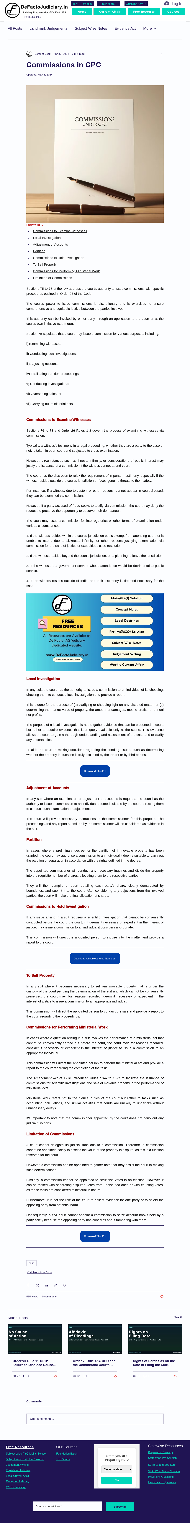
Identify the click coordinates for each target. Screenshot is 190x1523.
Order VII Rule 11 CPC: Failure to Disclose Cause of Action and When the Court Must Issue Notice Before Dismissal (32, 1363)
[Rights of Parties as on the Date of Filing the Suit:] (155, 1339)
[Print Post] (64, 1285)
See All (178, 1317)
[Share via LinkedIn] (46, 1285)
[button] (173, 11)
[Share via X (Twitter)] (37, 1285)
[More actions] (161, 54)
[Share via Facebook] (28, 1285)
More (147, 28)
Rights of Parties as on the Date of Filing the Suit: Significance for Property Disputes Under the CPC (154, 1363)
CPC (31, 1263)
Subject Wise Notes (91, 28)
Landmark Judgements (48, 28)
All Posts (15, 28)
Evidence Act (125, 28)
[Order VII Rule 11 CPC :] (35, 1339)
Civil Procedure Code (39, 1272)
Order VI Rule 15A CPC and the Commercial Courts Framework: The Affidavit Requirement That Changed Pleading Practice (94, 1363)
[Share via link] (55, 1285)
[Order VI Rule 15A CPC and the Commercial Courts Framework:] (95, 1339)
